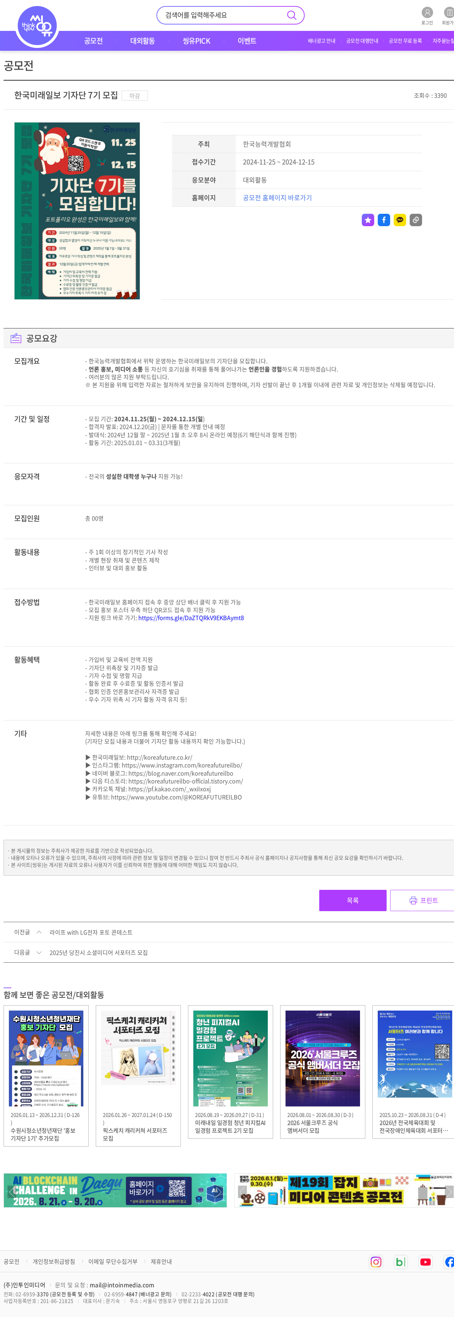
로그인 (427, 22)
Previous (11, 1192)
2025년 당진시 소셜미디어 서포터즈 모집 (99, 952)
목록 (353, 900)
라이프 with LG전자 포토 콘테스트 (91, 932)
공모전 (12, 1261)
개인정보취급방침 (54, 1261)
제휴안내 (161, 1261)
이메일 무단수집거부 (113, 1261)
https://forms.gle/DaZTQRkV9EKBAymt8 (191, 617)
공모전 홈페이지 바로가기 (277, 197)
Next (218, 1192)
